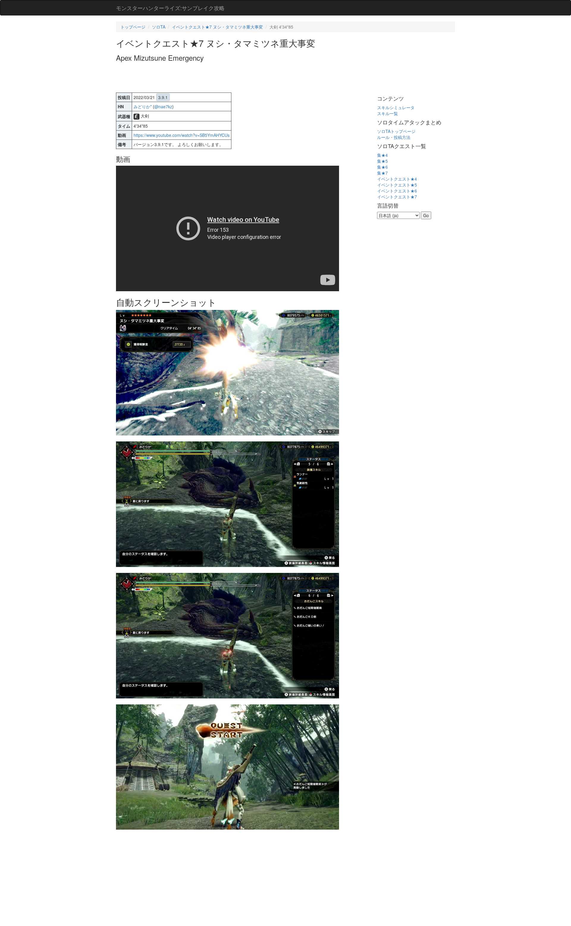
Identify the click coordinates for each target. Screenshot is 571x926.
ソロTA (158, 27)
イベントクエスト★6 (397, 191)
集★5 (382, 161)
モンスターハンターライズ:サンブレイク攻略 (170, 8)
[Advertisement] (224, 78)
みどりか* (143, 106)
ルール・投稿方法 (393, 137)
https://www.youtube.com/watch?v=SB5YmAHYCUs (182, 135)
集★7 (382, 173)
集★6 (382, 167)
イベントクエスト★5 (397, 185)
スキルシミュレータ (396, 107)
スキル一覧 (387, 113)
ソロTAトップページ (396, 131)
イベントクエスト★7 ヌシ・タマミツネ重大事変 (217, 27)
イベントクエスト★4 (397, 179)
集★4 (382, 155)
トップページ (132, 27)
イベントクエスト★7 (397, 197)
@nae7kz (163, 106)
